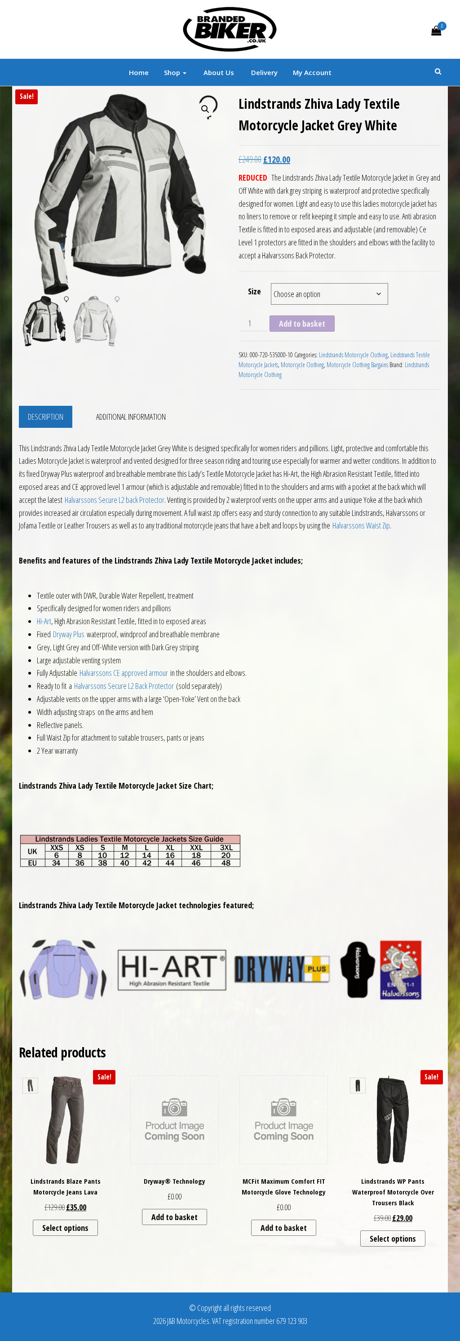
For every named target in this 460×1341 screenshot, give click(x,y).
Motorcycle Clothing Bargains (357, 364)
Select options (65, 1227)
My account (312, 72)
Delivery (263, 72)
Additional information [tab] (131, 416)
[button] (205, 109)
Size (254, 291)
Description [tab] (45, 416)
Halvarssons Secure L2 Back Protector (124, 685)
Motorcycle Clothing (302, 364)
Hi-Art (44, 621)
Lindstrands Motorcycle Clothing (353, 355)
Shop (173, 72)
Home (139, 72)
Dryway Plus (68, 634)
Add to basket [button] (174, 1217)
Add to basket (302, 323)
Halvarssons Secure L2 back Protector (114, 499)
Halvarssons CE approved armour (124, 672)
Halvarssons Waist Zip (361, 525)
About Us (218, 72)
